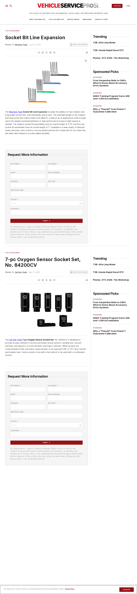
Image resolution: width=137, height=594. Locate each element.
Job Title (52, 181)
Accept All (126, 589)
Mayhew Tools (21, 45)
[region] (68, 589)
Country (14, 199)
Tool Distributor (56, 19)
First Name (15, 164)
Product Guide (101, 19)
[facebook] (39, 52)
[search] (10, 5)
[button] (6, 5)
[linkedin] (43, 52)
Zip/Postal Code (17, 190)
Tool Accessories (12, 31)
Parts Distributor (37, 19)
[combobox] (46, 203)
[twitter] (46, 52)
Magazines (87, 19)
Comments (14, 209)
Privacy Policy (69, 589)
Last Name (53, 164)
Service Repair (73, 19)
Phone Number (54, 172)
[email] (54, 52)
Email (13, 172)
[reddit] (50, 52)
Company (14, 181)
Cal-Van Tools (21, 272)
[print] (87, 52)
